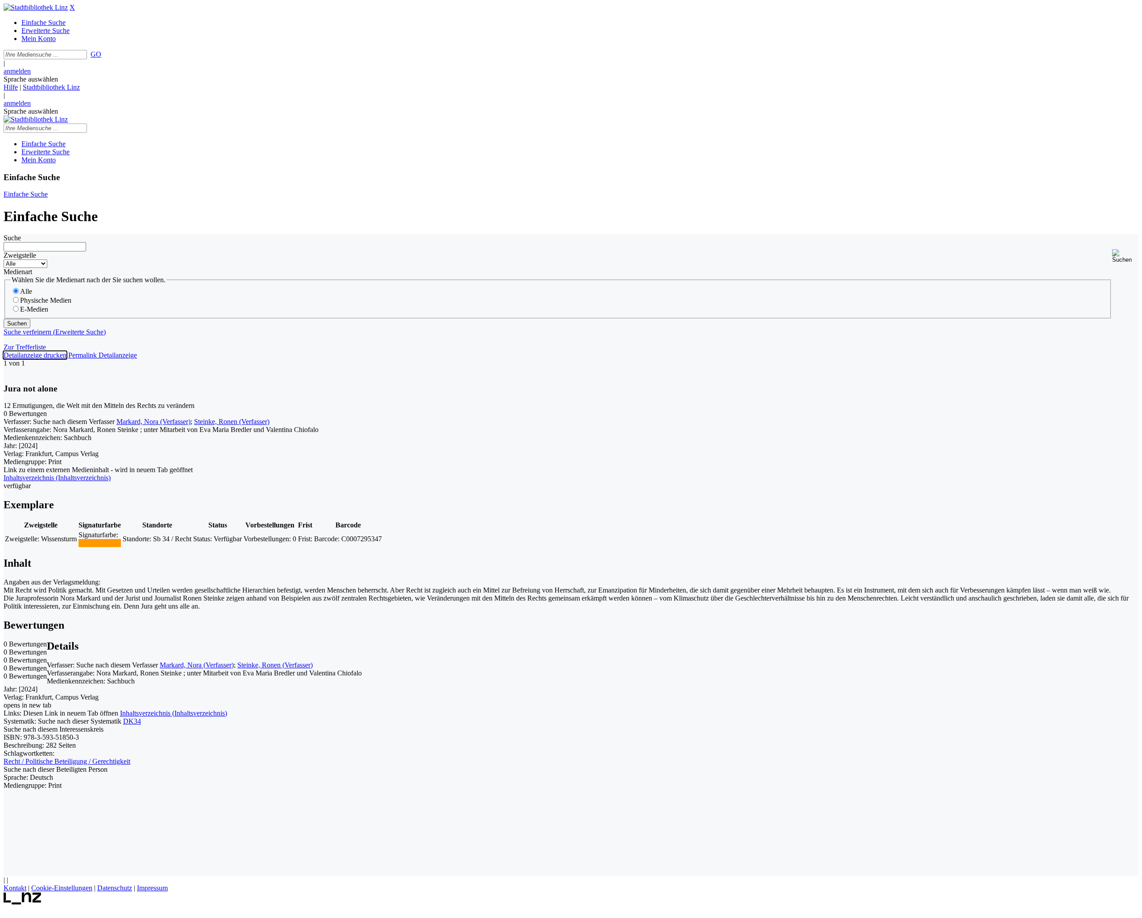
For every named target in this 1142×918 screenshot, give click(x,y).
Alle (26, 291)
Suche (12, 238)
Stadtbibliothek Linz (51, 87)
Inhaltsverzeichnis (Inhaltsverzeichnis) (173, 713)
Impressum (152, 888)
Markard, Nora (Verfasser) (153, 421)
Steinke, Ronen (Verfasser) (231, 421)
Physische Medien (45, 300)
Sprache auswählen (31, 79)
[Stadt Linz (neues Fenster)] (22, 902)
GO (96, 54)
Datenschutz (114, 888)
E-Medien (34, 309)
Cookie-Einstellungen (61, 888)
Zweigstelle (20, 255)
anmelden (17, 71)
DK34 (132, 721)
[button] (1125, 256)
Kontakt (15, 888)
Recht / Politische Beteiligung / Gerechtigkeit (67, 761)
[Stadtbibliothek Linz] (36, 7)
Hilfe (11, 87)
